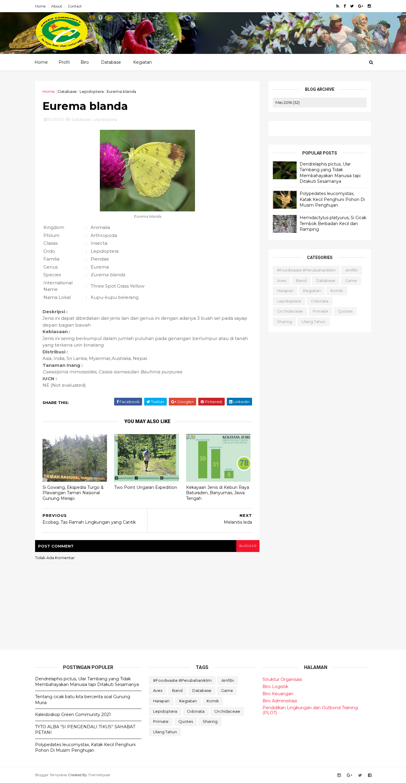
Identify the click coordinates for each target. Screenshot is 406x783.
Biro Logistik (275, 686)
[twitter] (352, 6)
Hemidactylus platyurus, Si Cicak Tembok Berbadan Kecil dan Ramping (333, 223)
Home (40, 6)
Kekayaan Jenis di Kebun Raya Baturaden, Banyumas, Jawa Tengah (217, 493)
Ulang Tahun (313, 321)
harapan (285, 290)
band (301, 280)
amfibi (351, 270)
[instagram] (369, 6)
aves (281, 280)
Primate (320, 311)
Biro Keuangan (277, 693)
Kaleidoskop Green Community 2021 (73, 714)
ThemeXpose (99, 775)
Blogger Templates (51, 775)
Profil (64, 62)
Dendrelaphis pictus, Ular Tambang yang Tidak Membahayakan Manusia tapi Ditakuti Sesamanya (330, 172)
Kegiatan (142, 62)
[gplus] (360, 6)
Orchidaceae (290, 311)
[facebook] (345, 6)
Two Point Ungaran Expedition (145, 487)
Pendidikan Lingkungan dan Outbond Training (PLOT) (310, 710)
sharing (284, 321)
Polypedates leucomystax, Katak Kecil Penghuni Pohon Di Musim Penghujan (332, 199)
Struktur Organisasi (282, 679)
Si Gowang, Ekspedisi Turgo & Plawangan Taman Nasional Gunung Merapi (73, 493)
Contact (75, 6)
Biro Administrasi (279, 701)
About (56, 6)
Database (111, 62)
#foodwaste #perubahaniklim (306, 270)
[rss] (337, 6)
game (351, 280)
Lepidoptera (92, 91)
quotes (345, 311)
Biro (85, 62)
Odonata (319, 301)
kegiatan (312, 290)
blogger (247, 546)
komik (337, 290)
